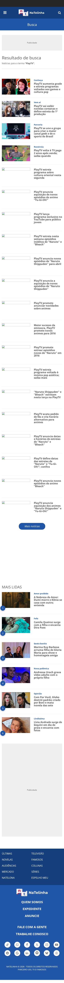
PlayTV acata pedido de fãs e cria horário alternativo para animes (46, 418)
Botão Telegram (7, 955)
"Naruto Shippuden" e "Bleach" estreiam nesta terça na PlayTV (47, 394)
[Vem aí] (16, 108)
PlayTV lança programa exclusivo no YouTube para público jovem (48, 218)
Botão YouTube (56, 947)
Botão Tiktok (7, 947)
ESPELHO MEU (39, 877)
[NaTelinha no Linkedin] (27, 953)
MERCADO (8, 871)
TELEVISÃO (37, 853)
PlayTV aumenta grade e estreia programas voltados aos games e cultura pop (48, 88)
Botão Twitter (37, 947)
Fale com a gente (32, 927)
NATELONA (8, 877)
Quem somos (32, 902)
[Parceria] (16, 130)
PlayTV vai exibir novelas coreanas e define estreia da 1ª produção (45, 110)
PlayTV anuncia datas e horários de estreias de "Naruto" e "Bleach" (47, 440)
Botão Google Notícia (17, 955)
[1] (16, 599)
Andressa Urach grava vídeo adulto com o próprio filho (47, 675)
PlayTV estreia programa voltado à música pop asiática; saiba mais (46, 374)
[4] (16, 674)
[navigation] (4, 12)
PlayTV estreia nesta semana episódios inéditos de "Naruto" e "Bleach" (48, 240)
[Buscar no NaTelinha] (59, 12)
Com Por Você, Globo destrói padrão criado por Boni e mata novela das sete (47, 701)
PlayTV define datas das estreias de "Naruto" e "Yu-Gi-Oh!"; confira (46, 462)
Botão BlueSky (47, 955)
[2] (16, 624)
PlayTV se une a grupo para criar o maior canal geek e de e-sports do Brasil (47, 132)
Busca (32, 24)
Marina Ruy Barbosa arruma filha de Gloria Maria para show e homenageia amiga (48, 651)
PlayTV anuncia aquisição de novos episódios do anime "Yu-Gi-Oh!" (46, 196)
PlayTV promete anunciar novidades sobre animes (46, 305)
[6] (16, 724)
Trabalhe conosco (32, 934)
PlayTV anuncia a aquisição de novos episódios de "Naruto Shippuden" (47, 285)
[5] (16, 699)
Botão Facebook (27, 947)
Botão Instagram (47, 947)
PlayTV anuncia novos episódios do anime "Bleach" (47, 483)
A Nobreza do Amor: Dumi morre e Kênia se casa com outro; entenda (48, 601)
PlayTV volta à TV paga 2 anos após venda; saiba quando (48, 153)
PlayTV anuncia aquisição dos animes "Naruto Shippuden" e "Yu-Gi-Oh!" (47, 507)
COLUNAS (37, 865)
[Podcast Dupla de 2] (37, 953)
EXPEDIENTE (32, 909)
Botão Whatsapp (17, 947)
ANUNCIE (32, 916)
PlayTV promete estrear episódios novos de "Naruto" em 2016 (48, 351)
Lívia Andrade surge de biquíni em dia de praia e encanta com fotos (48, 726)
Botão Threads (56, 955)
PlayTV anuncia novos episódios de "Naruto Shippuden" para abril (47, 261)
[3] (16, 649)
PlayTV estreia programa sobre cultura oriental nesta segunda (47, 173)
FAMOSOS (37, 859)
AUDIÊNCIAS (9, 865)
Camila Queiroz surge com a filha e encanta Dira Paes (47, 624)
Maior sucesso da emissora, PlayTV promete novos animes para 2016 (45, 329)
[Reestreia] (16, 153)
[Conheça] (16, 86)
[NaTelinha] (31, 12)
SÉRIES (35, 871)
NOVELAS (7, 859)
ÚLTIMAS (7, 853)
